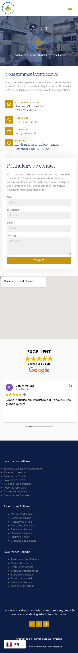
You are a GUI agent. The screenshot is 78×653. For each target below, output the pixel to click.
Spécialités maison (22, 574)
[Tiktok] (46, 624)
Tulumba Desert (20, 536)
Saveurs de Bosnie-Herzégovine (23, 468)
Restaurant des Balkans (25, 559)
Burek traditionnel (21, 578)
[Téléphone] (9, 120)
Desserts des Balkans (16, 495)
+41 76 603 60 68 (26, 122)
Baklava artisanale (21, 529)
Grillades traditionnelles (17, 483)
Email (10, 222)
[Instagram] (39, 624)
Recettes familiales (15, 487)
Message (12, 235)
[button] (70, 8)
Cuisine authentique (15, 491)
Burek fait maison (21, 517)
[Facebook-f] (32, 624)
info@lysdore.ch (25, 133)
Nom (9, 197)
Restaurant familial (22, 566)
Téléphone (21, 117)
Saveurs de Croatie (15, 476)
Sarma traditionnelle (22, 525)
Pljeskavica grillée (21, 521)
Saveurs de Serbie (14, 479)
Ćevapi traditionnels (22, 514)
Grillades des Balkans (23, 540)
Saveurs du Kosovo (15, 472)
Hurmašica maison (21, 533)
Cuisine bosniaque (21, 563)
